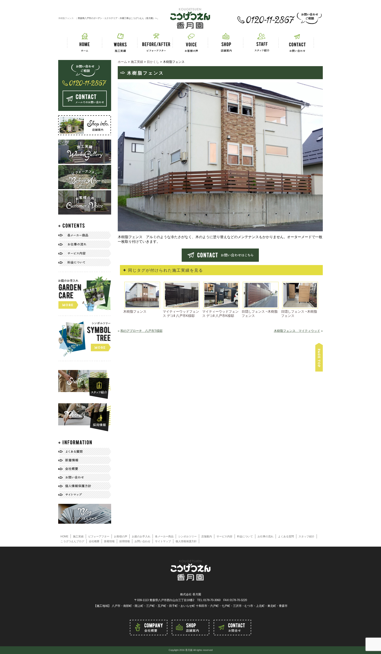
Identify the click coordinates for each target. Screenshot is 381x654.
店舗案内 (206, 536)
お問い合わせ (142, 541)
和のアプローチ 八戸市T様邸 (141, 331)
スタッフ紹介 (306, 536)
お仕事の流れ (265, 536)
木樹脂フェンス (134, 311)
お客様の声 (120, 536)
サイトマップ (163, 541)
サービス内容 (224, 536)
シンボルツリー (187, 536)
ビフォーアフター (98, 536)
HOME (64, 536)
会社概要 (94, 541)
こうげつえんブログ (72, 541)
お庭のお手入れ (141, 536)
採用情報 (124, 541)
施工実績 (78, 536)
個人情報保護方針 (186, 541)
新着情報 (109, 541)
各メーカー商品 (164, 536)
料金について (245, 536)
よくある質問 (286, 536)
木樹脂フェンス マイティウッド (297, 331)
